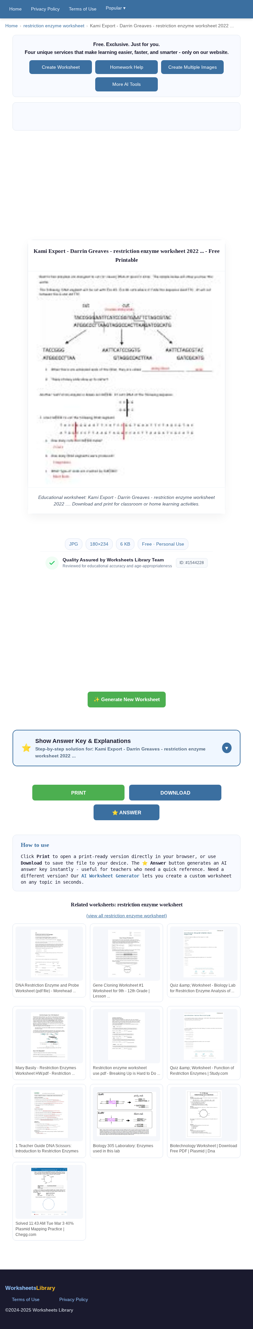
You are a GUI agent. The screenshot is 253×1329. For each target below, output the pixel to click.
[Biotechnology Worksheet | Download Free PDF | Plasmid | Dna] (203, 1114)
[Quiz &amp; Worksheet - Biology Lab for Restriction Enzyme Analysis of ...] (203, 953)
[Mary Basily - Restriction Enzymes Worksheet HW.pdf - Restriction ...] (49, 1036)
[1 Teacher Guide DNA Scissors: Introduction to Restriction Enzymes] (49, 1114)
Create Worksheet (61, 67)
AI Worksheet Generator (110, 875)
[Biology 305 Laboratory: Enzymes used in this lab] (126, 1114)
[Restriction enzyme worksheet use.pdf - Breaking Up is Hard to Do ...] (126, 1036)
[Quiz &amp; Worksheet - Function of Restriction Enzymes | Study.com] (203, 1036)
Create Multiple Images (192, 67)
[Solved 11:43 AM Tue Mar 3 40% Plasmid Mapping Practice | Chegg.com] (49, 1192)
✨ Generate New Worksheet (127, 699)
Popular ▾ (116, 8)
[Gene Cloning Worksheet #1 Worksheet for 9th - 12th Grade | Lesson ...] (126, 953)
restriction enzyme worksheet (53, 25)
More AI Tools (126, 84)
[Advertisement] (126, 182)
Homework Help (126, 67)
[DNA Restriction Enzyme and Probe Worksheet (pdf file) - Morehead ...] (49, 953)
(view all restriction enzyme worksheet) (126, 915)
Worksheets (30, 1288)
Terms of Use (83, 9)
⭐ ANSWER (126, 812)
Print (78, 793)
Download (175, 793)
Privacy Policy (45, 9)
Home (15, 9)
